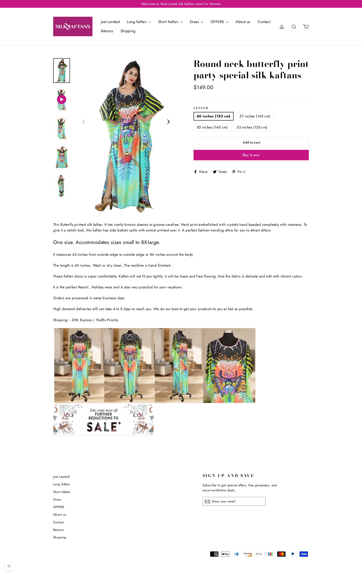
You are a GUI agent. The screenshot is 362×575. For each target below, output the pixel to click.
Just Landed (110, 21)
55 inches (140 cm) (212, 127)
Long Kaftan (137, 21)
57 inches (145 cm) (254, 116)
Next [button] (168, 120)
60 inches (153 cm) (213, 116)
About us (243, 21)
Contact (264, 21)
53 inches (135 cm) (252, 127)
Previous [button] (83, 120)
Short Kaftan (168, 21)
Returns (107, 31)
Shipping (127, 31)
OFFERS (218, 21)
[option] (126, 136)
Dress (195, 21)
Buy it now (251, 154)
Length (201, 108)
